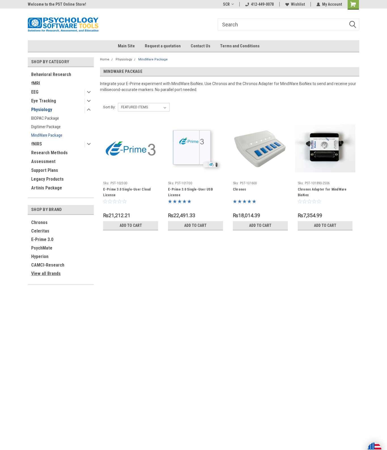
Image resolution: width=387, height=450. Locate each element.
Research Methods (49, 152)
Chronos (39, 222)
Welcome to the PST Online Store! (57, 4)
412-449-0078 (262, 4)
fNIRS (36, 144)
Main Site (126, 45)
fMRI (35, 83)
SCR (226, 4)
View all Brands (46, 273)
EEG (35, 92)
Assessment (43, 161)
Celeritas (40, 231)
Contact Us (200, 45)
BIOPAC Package (45, 118)
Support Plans (44, 170)
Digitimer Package (46, 126)
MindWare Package (46, 135)
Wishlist (298, 4)
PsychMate (41, 248)
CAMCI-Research (47, 265)
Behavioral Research (51, 74)
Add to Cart (131, 225)
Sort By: (109, 107)
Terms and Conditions (240, 45)
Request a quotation (163, 45)
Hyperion (39, 256)
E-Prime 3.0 (42, 239)
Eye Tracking (43, 100)
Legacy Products (47, 179)
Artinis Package (46, 188)
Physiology (41, 109)
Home (104, 59)
